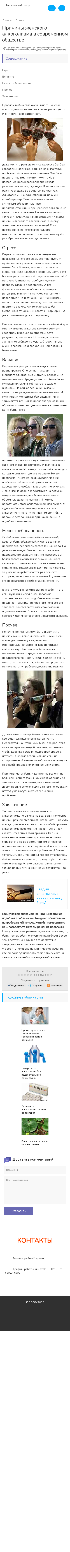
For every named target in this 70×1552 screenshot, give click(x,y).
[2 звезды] (22, 975)
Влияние (8, 77)
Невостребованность (16, 83)
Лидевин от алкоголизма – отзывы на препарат (34, 1110)
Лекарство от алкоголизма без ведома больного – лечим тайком (32, 1073)
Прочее (7, 90)
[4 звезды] (28, 975)
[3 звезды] (25, 975)
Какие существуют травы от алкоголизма (35, 1143)
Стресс (6, 70)
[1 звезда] (19, 975)
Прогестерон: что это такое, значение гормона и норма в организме (33, 1035)
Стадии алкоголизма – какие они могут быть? (50, 896)
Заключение (10, 96)
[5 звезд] (31, 975)
